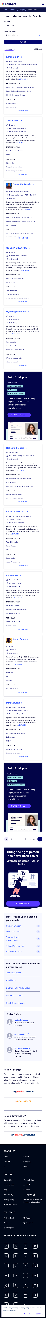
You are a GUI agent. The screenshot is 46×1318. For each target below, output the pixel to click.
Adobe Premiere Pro (15, 946)
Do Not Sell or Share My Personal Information (32, 1200)
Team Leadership (12, 290)
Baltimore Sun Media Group (18, 710)
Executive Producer (15, 61)
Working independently (14, 358)
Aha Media (13, 650)
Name (25, 1166)
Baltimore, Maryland (16, 714)
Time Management (12, 294)
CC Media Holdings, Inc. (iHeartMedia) (22, 456)
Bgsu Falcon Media (14, 995)
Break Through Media (15, 1003)
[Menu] (43, 3)
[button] (39, 839)
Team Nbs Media (13, 973)
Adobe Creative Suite (13, 622)
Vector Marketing (11, 225)
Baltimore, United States (17, 523)
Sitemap (26, 1190)
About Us (27, 1185)
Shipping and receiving (14, 749)
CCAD (8, 676)
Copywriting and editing (14, 167)
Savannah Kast (20, 1034)
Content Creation (13, 926)
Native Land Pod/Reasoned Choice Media (23, 65)
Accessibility (8, 1195)
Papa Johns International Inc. (16, 350)
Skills (6, 1157)
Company (27, 1162)
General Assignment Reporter (19, 192)
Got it (38, 1314)
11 (34, 839)
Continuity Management (14, 494)
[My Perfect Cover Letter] (23, 1134)
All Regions (27, 1195)
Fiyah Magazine (11, 482)
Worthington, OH (14, 586)
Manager (12, 252)
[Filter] (9, 49)
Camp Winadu (11, 546)
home (6, 10)
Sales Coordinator (15, 580)
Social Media (10, 558)
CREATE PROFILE (18, 415)
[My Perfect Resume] (23, 1091)
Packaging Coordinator (17, 707)
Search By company (18, 10)
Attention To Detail (14, 952)
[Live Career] (23, 1100)
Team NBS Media (15, 519)
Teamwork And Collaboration (12, 938)
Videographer (14, 452)
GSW (8, 155)
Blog (5, 1190)
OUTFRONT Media (15, 583)
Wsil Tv (8, 550)
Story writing (10, 163)
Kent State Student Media (17, 128)
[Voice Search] (39, 35)
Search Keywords (10, 31)
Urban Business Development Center (18, 91)
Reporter (12, 125)
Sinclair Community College (15, 95)
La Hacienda (10, 737)
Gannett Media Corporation (18, 256)
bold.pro (22, 864)
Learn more (23, 904)
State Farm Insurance (13, 613)
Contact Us (8, 1180)
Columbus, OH (14, 68)
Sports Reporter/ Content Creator (20, 516)
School (26, 1157)
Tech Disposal (11, 346)
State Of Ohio (10, 282)
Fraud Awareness (10, 1204)
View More (23, 79)
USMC (8, 741)
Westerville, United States (17, 132)
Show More (23, 110)
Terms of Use (9, 1185)
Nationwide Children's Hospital (16, 610)
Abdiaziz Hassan (21, 1020)
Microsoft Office (13, 932)
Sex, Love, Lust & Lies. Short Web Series (19, 486)
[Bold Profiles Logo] (9, 3)
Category (7, 21)
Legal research (11, 103)
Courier (11, 316)
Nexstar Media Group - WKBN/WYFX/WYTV (20, 221)
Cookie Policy (28, 1180)
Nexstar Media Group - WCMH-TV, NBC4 (23, 195)
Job (5, 1166)
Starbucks (9, 680)
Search (23, 42)
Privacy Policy (9, 1200)
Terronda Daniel (21, 1048)
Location (7, 1162)
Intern (11, 646)
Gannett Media (14, 319)
